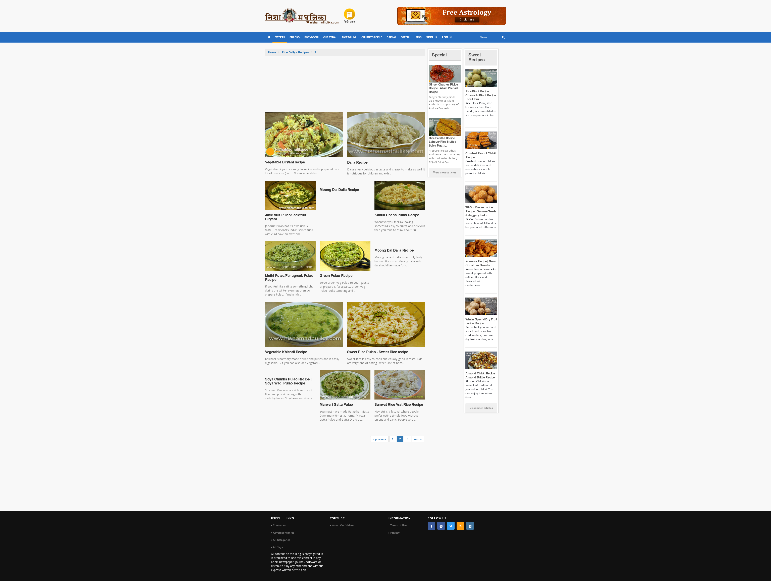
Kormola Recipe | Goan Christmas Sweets (480, 263)
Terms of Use (398, 525)
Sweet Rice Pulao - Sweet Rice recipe (377, 351)
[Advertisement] (345, 86)
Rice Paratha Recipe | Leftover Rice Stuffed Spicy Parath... (442, 141)
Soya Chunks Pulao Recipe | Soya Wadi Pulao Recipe (288, 381)
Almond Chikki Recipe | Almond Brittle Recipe (480, 375)
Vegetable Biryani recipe (285, 162)
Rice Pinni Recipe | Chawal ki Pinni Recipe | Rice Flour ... (481, 95)
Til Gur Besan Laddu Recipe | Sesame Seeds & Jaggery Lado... (480, 211)
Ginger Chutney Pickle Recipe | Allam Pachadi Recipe (443, 88)
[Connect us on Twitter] (451, 526)
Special (439, 54)
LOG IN (447, 37)
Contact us (279, 525)
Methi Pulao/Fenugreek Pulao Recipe (289, 277)
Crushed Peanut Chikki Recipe (480, 155)
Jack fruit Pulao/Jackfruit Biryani (285, 216)
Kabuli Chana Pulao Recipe (396, 214)
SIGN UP (431, 37)
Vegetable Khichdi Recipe (286, 351)
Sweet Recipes (476, 57)
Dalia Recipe (357, 162)
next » (418, 439)
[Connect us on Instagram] (470, 526)
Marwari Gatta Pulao (336, 404)
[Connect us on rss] (460, 526)
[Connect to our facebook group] (441, 526)
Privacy (395, 532)
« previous (379, 439)
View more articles (445, 172)
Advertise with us (283, 532)
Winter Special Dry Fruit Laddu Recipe (481, 321)
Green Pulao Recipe (336, 275)
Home (272, 52)
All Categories (281, 540)
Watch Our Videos (343, 525)
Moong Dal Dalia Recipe (339, 189)
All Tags (278, 547)
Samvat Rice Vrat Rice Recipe (398, 404)
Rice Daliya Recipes (295, 52)
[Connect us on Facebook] (431, 526)
